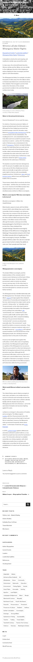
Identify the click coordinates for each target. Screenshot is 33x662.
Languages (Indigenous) (10, 595)
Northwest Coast (8, 601)
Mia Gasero (6, 529)
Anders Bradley (7, 518)
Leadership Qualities (8, 557)
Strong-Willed (15, 613)
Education (23, 583)
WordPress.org (7, 646)
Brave (14, 580)
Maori (26, 458)
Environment (7, 586)
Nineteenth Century (9, 598)
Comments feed (7, 643)
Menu (17, 15)
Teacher (5, 619)
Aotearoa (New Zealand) (14, 458)
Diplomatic (16, 583)
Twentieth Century (8, 622)
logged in (12, 473)
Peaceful (5, 604)
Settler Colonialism (8, 610)
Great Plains (6, 589)
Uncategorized (7, 563)
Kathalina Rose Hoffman (10, 522)
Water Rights (22, 463)
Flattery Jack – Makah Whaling (11, 515)
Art (20, 577)
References (6, 560)
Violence (5, 625)
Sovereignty (19, 461)
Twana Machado (7, 525)
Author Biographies (8, 546)
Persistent (24, 604)
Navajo (27, 595)
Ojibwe (7, 460)
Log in (4, 636)
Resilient (19, 607)
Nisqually (19, 598)
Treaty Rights (20, 619)
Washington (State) (23, 625)
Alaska (13, 574)
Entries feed (6, 639)
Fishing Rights (17, 586)
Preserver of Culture (9, 607)
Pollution (14, 460)
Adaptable (6, 574)
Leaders (5, 553)
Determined (6, 583)
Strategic (6, 613)
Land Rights (13, 592)
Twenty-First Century (22, 622)
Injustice (5, 592)
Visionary (13, 625)
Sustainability (10, 463)
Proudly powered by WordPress (11, 658)
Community (21, 580)
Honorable (15, 589)
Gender (25, 586)
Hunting (23, 589)
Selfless (26, 607)
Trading (12, 619)
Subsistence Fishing (9, 616)
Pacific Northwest (21, 601)
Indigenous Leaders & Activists (16, 3)
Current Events (11, 456)
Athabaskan (6, 580)
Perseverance (15, 604)
